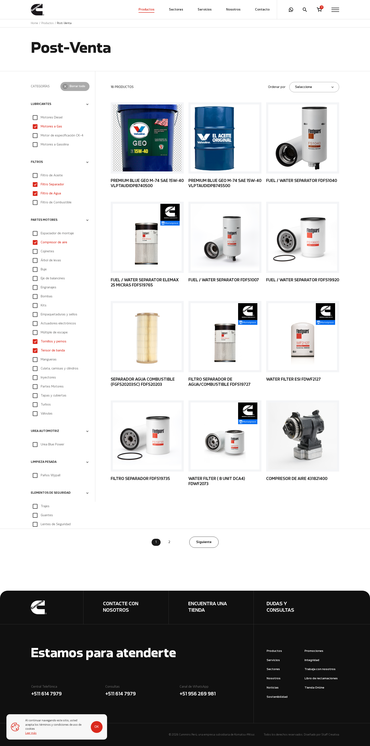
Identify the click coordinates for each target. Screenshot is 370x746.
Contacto (262, 9)
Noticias (273, 687)
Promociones (313, 651)
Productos (146, 9)
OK (96, 727)
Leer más (31, 733)
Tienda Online (314, 687)
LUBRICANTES (41, 104)
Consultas (120, 690)
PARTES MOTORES (44, 220)
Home (34, 23)
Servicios (205, 9)
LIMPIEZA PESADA (44, 462)
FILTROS (37, 162)
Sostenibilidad (277, 697)
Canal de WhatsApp (198, 690)
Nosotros (233, 9)
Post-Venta (64, 23)
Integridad (311, 660)
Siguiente (204, 542)
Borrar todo (77, 86)
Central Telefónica (46, 690)
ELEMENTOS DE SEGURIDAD (51, 493)
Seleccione (303, 87)
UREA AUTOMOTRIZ (45, 431)
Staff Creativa (330, 734)
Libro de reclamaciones (321, 678)
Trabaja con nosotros (320, 669)
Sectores (176, 9)
